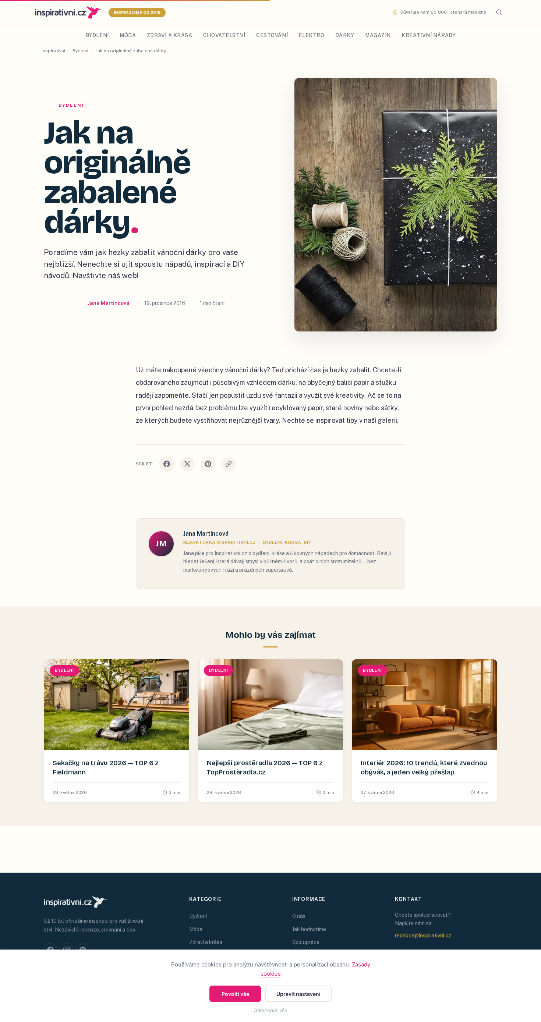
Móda (128, 35)
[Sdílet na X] (187, 464)
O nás (298, 916)
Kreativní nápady (429, 35)
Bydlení (97, 35)
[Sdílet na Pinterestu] (208, 464)
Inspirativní (53, 50)
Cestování (272, 35)
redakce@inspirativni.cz (423, 935)
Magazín (378, 35)
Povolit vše (235, 994)
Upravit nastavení (298, 994)
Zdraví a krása (169, 35)
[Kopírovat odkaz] (228, 464)
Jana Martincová (109, 303)
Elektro (311, 35)
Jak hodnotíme (309, 929)
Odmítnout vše (270, 1010)
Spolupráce (305, 942)
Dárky (344, 35)
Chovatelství (224, 35)
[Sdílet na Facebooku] (166, 464)
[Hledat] (499, 12)
